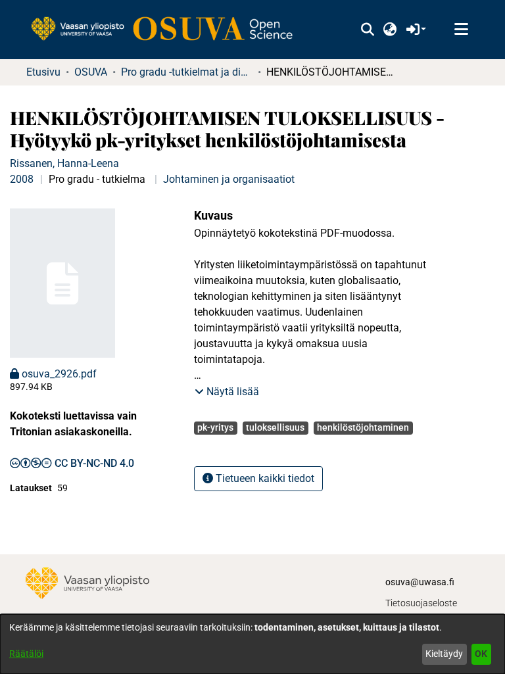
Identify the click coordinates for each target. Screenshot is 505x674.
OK (481, 653)
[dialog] (252, 644)
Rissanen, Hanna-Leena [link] (64, 163)
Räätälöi (26, 653)
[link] (168, 29)
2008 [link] (22, 179)
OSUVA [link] (90, 72)
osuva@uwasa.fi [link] (419, 582)
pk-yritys (215, 427)
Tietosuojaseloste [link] (421, 603)
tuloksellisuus (275, 427)
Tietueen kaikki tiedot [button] (263, 478)
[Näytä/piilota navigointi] (461, 29)
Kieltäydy (444, 653)
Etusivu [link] (43, 72)
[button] (367, 29)
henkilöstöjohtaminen (363, 427)
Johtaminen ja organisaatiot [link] (229, 179)
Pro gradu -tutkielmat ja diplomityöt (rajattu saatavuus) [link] (186, 72)
